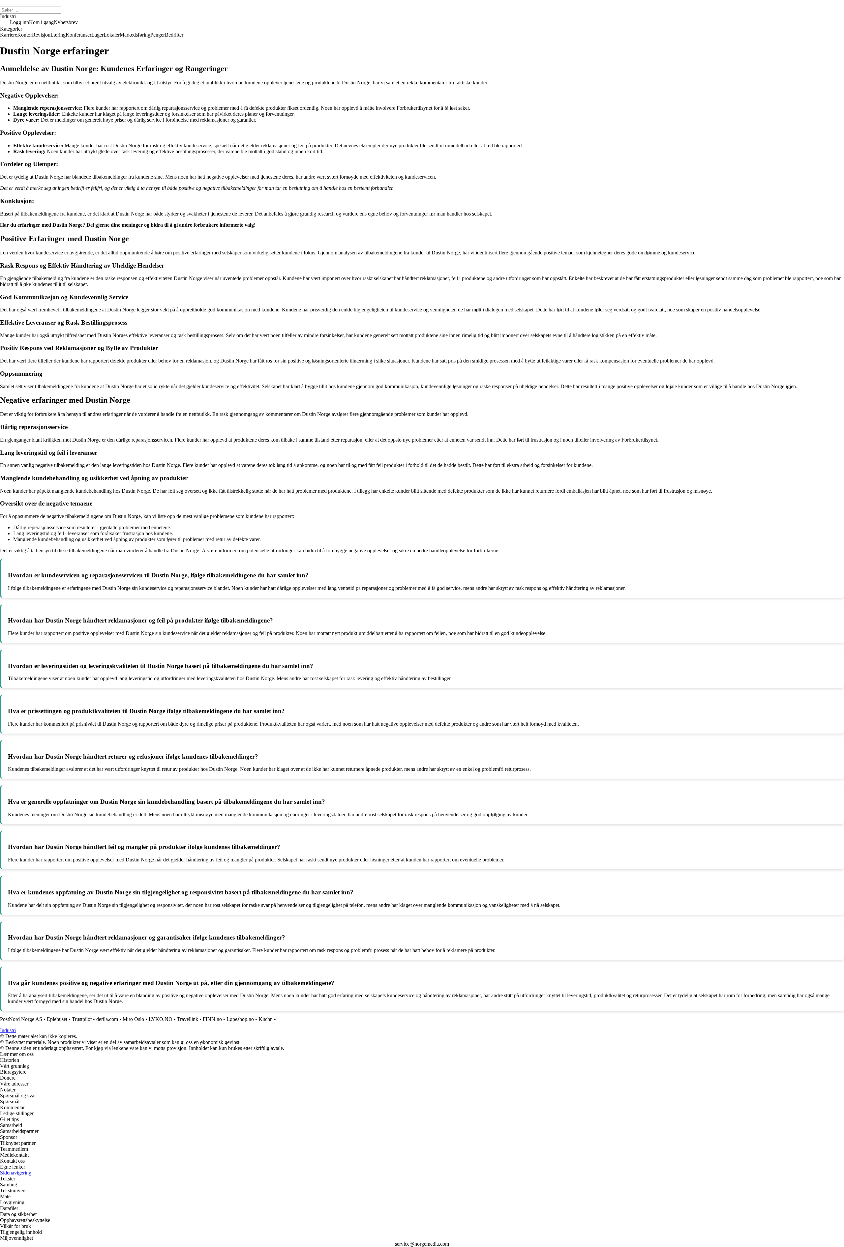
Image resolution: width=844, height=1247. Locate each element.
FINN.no (212, 1019)
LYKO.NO (160, 1019)
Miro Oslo (133, 1019)
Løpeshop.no (240, 1019)
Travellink (187, 1019)
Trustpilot (82, 1019)
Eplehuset (57, 1019)
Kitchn (265, 1019)
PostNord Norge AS (21, 1019)
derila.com (107, 1019)
